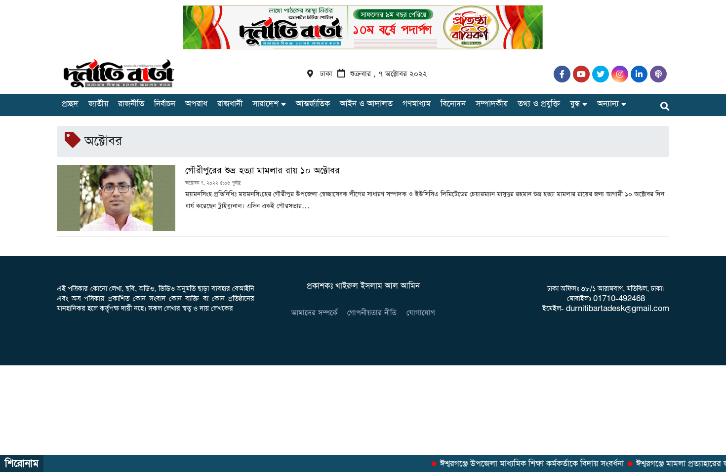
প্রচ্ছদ (70, 104)
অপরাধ (196, 104)
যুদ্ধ (575, 104)
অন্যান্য (608, 104)
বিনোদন (453, 104)
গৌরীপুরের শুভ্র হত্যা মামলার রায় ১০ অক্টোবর (262, 170)
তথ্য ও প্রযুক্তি (539, 104)
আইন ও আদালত (366, 104)
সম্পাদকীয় (492, 104)
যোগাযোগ (420, 313)
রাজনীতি (131, 104)
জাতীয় (98, 104)
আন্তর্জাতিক (313, 104)
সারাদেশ (265, 104)
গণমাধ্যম (417, 104)
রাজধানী (229, 104)
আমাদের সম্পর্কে (314, 313)
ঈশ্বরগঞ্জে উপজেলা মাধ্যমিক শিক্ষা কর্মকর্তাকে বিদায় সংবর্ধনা (528, 464)
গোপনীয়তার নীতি (372, 313)
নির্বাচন (164, 104)
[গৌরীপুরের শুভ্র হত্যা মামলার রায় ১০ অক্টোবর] (116, 198)
